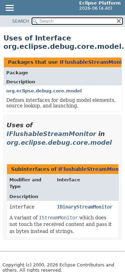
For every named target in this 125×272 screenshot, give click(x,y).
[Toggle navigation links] (9, 8)
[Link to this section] (9, 151)
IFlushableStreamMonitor (51, 133)
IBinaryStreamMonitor (84, 207)
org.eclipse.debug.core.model (44, 90)
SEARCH (20, 21)
